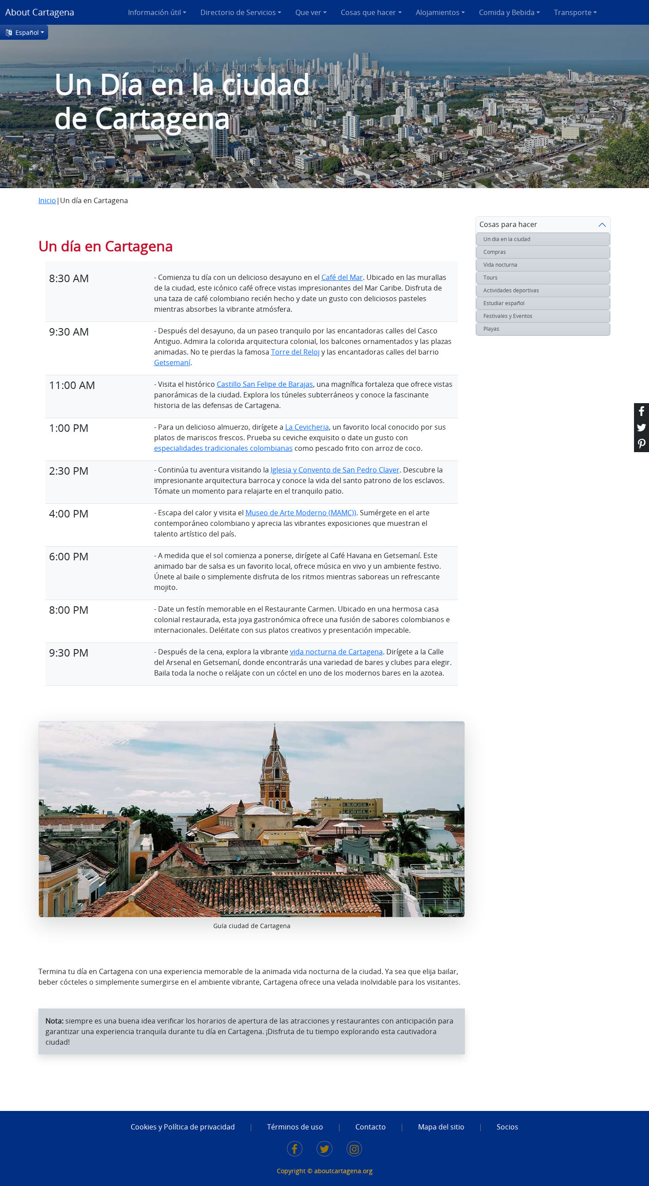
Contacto (370, 1127)
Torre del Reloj (295, 352)
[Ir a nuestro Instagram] (354, 1150)
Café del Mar (342, 277)
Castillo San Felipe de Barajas (265, 384)
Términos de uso (295, 1127)
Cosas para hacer (508, 224)
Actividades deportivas (511, 290)
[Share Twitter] (641, 427)
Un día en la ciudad (506, 239)
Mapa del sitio (441, 1127)
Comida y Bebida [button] (507, 12)
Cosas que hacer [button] (368, 12)
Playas (491, 328)
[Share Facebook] (641, 411)
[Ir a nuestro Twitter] (324, 1150)
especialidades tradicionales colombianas (223, 448)
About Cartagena (39, 12)
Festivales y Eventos (507, 316)
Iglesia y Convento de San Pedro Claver (335, 470)
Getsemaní (172, 362)
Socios (507, 1127)
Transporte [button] (573, 12)
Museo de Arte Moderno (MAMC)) (300, 512)
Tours (490, 277)
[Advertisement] (510, 503)
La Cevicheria (307, 427)
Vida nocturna (500, 264)
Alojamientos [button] (438, 12)
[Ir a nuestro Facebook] (295, 1150)
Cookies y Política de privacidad (183, 1127)
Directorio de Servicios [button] (238, 12)
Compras (494, 252)
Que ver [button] (308, 12)
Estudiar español (503, 303)
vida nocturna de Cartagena (336, 652)
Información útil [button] (154, 12)
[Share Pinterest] (641, 444)
